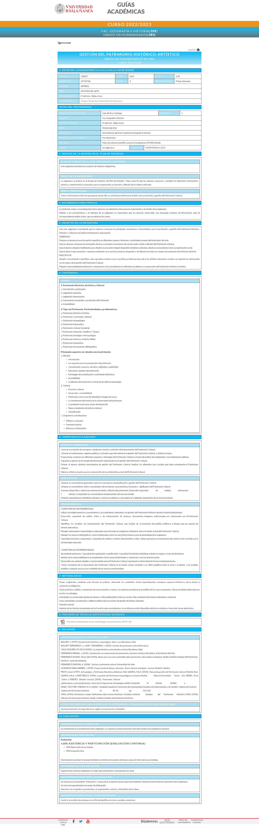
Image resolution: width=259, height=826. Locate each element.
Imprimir (192, 49)
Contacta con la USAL (63, 821)
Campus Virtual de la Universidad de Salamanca (101, 101)
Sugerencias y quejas (196, 821)
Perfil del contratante (183, 821)
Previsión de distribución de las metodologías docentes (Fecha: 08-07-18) (99, 622)
